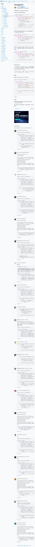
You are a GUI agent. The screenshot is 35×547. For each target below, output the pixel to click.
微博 (24, 545)
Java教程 (9, 1)
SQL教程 (22, 1)
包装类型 (32, 108)
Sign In (30, 127)
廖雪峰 (18, 6)
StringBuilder (17, 108)
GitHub (27, 545)
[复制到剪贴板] (33, 14)
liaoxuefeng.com (20, 545)
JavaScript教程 (18, 1)
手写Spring (26, 1)
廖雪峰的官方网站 (4, 1)
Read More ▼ (19, 149)
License (30, 545)
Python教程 (13, 1)
